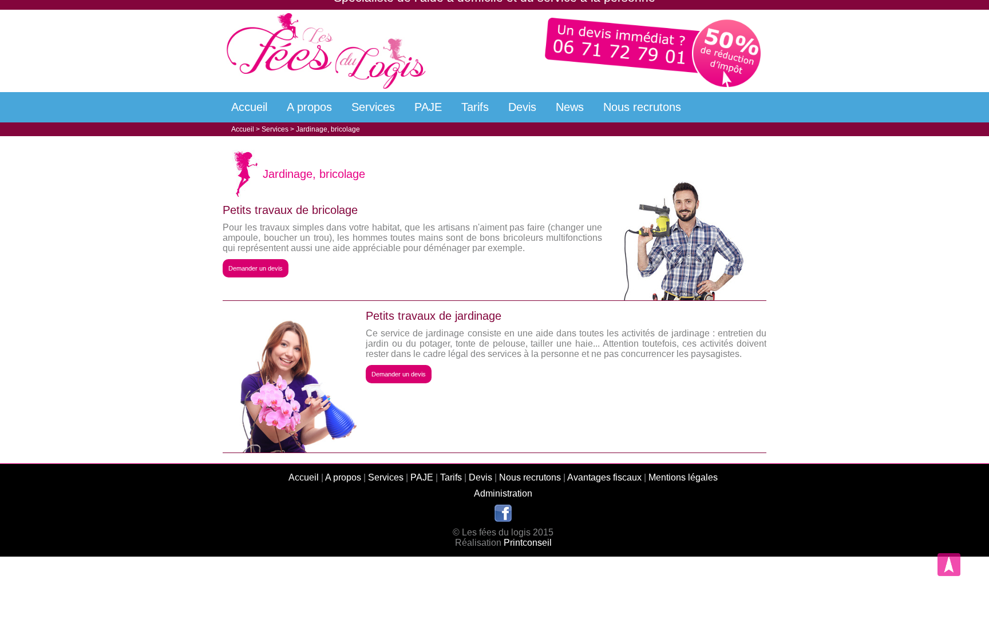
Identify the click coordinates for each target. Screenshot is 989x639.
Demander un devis (255, 268)
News (570, 107)
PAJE (428, 107)
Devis (522, 107)
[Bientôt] (503, 518)
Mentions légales (683, 477)
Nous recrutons (642, 107)
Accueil (249, 107)
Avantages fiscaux (604, 477)
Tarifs (475, 107)
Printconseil (528, 542)
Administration (503, 493)
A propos (309, 107)
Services (373, 107)
